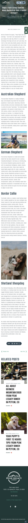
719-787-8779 (18, 2)
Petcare (18, 29)
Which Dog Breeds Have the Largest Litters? (24, 351)
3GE (24, 519)
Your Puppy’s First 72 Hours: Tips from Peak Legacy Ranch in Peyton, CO (14, 443)
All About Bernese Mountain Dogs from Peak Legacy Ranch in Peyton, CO (13, 394)
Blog (8, 16)
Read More (8, 405)
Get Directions (20, 2)
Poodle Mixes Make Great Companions (5, 351)
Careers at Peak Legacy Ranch (14, 500)
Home (4, 16)
